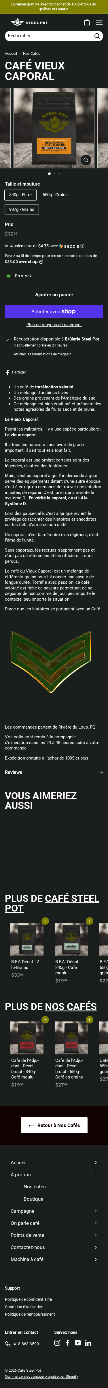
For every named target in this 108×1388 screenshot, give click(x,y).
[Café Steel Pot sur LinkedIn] (88, 1343)
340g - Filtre (20, 194)
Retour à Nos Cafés (58, 1125)
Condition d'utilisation (24, 1307)
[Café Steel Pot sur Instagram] (57, 1343)
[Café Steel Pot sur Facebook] (68, 1343)
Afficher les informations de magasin (42, 354)
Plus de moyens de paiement (54, 324)
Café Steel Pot (52, 903)
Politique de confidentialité (28, 1299)
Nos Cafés (31, 53)
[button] (54, 246)
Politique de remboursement (30, 1314)
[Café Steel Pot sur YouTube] (78, 1343)
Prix (9, 224)
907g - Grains (21, 209)
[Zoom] (86, 160)
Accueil (11, 53)
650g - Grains (55, 194)
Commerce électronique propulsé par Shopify (41, 1376)
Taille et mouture (22, 184)
